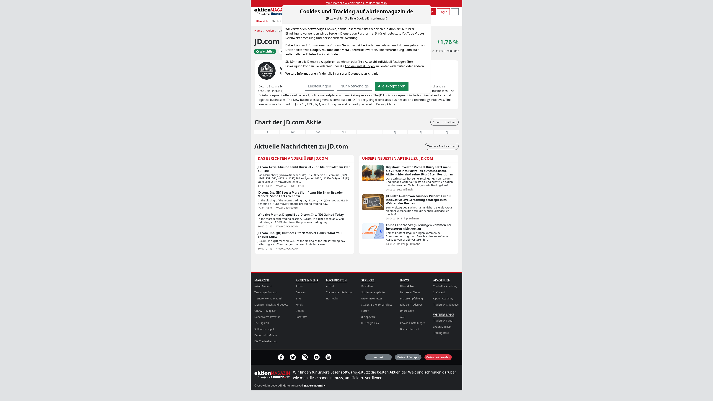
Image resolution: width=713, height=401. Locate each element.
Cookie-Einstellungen (360, 66)
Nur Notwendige (354, 86)
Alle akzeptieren (391, 86)
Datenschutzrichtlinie (363, 73)
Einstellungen (319, 86)
